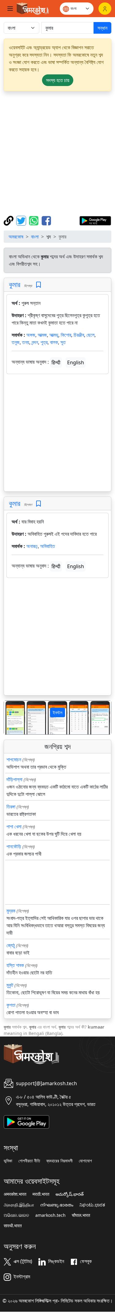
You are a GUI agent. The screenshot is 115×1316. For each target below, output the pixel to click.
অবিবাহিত (47, 546)
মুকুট (9, 985)
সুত (63, 342)
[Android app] (26, 1121)
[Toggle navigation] (10, 8)
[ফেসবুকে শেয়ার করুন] (46, 220)
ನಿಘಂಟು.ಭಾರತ (92, 1205)
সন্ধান (102, 27)
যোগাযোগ (85, 1161)
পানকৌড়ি (13, 846)
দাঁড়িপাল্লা (14, 779)
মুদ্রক (10, 910)
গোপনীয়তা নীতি (29, 1161)
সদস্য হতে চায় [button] (57, 80)
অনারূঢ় (32, 546)
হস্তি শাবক (15, 965)
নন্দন (35, 342)
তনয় (25, 342)
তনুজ (16, 342)
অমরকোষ (16, 236)
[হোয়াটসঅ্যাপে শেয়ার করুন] (34, 220)
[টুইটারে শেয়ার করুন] (22, 220)
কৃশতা (10, 1005)
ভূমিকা (8, 1161)
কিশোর (66, 335)
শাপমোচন (13, 759)
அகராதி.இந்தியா (19, 1205)
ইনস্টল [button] (57, 712)
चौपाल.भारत (81, 1215)
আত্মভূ (53, 335)
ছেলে (90, 335)
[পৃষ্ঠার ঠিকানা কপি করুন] (9, 220)
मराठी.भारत (41, 1194)
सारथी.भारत (13, 1225)
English (75, 362)
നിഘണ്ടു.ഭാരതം (56, 1205)
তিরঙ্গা (10, 806)
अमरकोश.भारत (15, 1194)
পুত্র (44, 342)
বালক (54, 342)
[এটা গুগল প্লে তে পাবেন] (95, 220)
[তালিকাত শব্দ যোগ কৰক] (38, 285)
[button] (12, 717)
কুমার (14, 284)
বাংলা (35, 236)
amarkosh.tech (50, 1215)
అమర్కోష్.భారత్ (70, 1194)
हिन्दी (56, 362)
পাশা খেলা (13, 826)
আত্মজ (42, 335)
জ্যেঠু (10, 945)
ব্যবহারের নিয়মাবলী (59, 1161)
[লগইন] (104, 8)
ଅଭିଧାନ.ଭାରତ (16, 1215)
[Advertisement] (57, 153)
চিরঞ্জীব (79, 335)
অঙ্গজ (30, 335)
